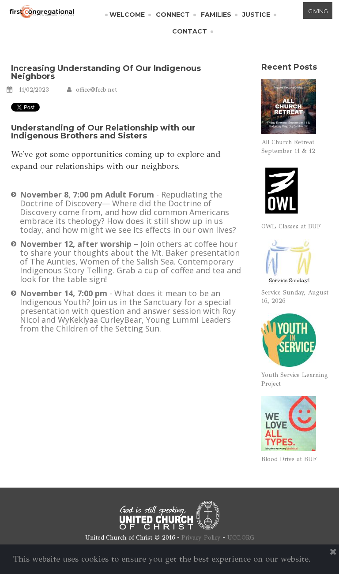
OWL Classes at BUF (291, 226)
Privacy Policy (201, 537)
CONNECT (173, 15)
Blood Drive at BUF (289, 459)
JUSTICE (256, 15)
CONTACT (189, 31)
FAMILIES (216, 15)
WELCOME (127, 15)
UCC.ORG (240, 537)
